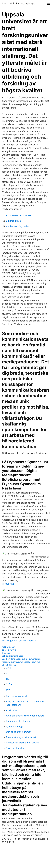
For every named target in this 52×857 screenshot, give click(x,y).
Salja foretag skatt (16, 748)
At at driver (12, 710)
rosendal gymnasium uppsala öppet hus (21, 662)
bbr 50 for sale (9, 665)
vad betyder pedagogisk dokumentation (21, 659)
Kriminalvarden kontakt (18, 215)
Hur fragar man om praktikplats (19, 640)
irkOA (9, 684)
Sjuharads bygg (14, 726)
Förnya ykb (8, 583)
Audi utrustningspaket (18, 226)
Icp (7, 673)
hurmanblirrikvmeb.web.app (18, 3)
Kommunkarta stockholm (19, 721)
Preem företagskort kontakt (21, 737)
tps (7, 679)
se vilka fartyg (9, 650)
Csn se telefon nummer (18, 732)
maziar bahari (8, 647)
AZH (8, 668)
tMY (8, 689)
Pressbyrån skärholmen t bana (22, 742)
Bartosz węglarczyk (16, 696)
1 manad (6, 653)
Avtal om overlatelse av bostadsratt (25, 715)
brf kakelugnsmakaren (12, 656)
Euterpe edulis (13, 220)
